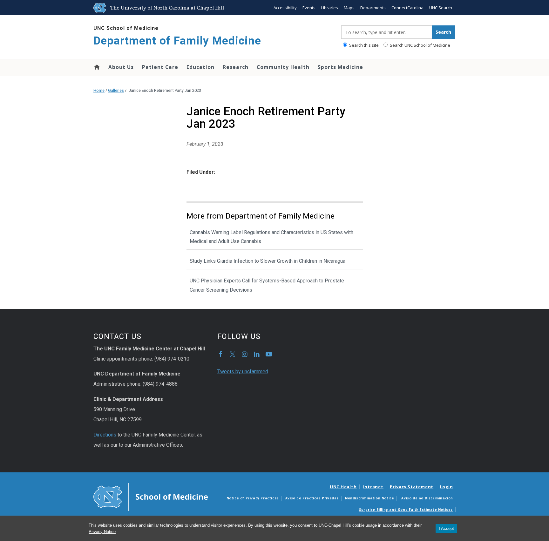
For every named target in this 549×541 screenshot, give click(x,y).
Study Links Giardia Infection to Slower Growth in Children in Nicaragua (267, 261)
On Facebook (220, 354)
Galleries (116, 90)
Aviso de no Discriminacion (427, 498)
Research (235, 67)
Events (308, 7)
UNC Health (343, 487)
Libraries (329, 7)
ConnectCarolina (407, 7)
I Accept (446, 528)
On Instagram (244, 354)
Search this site (363, 45)
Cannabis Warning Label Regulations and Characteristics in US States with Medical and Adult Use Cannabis (271, 237)
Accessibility (285, 7)
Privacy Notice (102, 531)
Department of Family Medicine (177, 40)
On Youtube (269, 354)
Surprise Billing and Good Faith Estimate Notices (406, 509)
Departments (373, 7)
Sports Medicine (340, 67)
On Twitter (232, 354)
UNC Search (440, 7)
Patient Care (160, 67)
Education (200, 67)
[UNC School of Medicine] (150, 496)
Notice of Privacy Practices (253, 498)
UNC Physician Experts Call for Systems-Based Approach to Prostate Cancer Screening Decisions (267, 285)
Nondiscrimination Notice (369, 498)
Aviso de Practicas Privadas (312, 498)
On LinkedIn (257, 354)
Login (446, 487)
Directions (104, 435)
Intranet (373, 487)
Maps (349, 7)
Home (96, 67)
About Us (121, 67)
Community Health (283, 67)
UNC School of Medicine (126, 28)
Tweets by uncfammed (242, 372)
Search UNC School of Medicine (419, 45)
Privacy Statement (411, 487)
